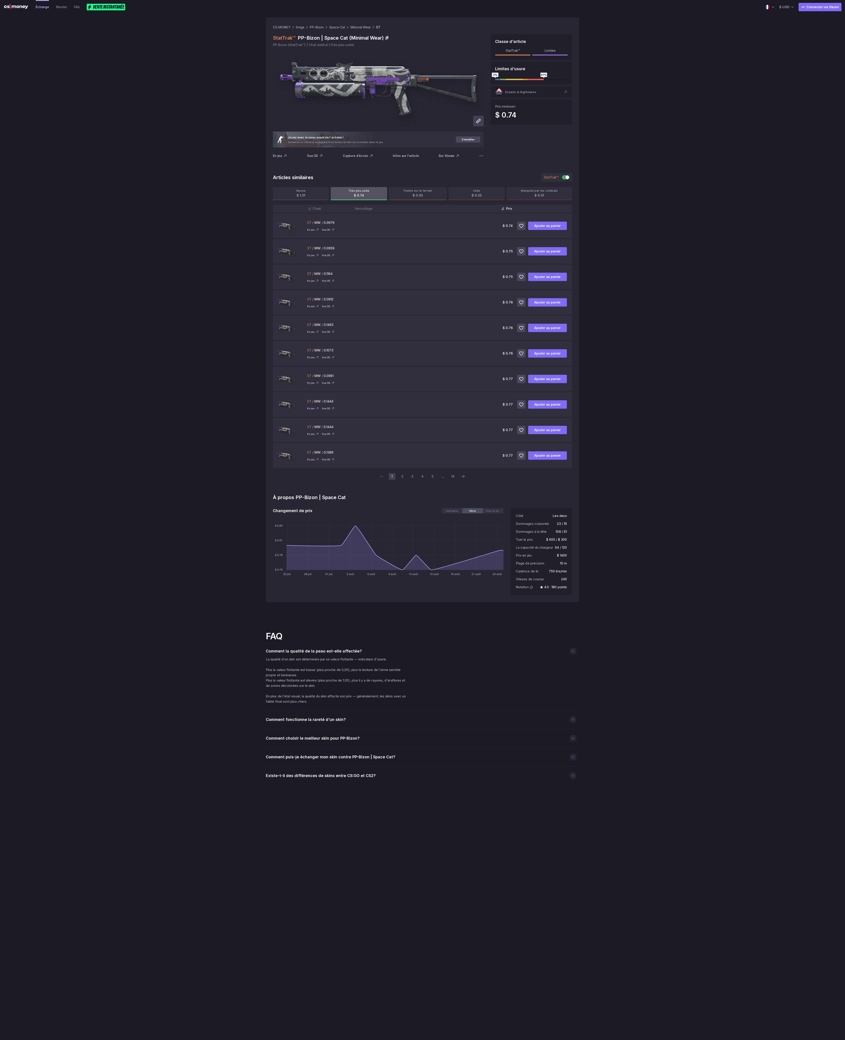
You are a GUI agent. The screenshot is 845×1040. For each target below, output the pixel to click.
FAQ (77, 7)
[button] (531, 92)
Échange (42, 7)
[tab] (452, 510)
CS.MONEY (281, 27)
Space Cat (337, 27)
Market (61, 7)
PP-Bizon (317, 27)
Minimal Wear (360, 27)
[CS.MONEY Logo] (16, 7)
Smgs (300, 27)
